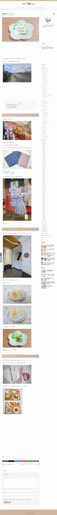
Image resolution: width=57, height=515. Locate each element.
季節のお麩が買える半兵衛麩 (11, 107)
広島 (44, 197)
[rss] (53, 0)
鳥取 (44, 192)
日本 (44, 139)
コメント (5, 477)
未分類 (43, 67)
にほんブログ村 (43, 49)
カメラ (43, 239)
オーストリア (45, 76)
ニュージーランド (46, 103)
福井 (44, 170)
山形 (44, 148)
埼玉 (44, 158)
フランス (45, 91)
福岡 (44, 207)
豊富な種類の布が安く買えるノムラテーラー (14, 104)
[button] (5, 461)
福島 (44, 151)
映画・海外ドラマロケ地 (46, 235)
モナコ (44, 98)
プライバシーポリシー (26, 512)
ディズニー (45, 221)
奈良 (44, 185)
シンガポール (45, 136)
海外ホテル (45, 224)
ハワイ (44, 124)
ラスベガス (45, 115)
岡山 (44, 195)
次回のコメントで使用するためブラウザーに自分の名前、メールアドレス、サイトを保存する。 (17, 499)
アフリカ (44, 105)
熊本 (44, 212)
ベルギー (44, 93)
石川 (44, 168)
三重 (44, 180)
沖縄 (44, 219)
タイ (44, 129)
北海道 (44, 141)
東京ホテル (45, 228)
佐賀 (44, 209)
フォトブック (44, 237)
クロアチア (45, 81)
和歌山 (44, 190)
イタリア (44, 74)
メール (5, 492)
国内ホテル (45, 226)
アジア (44, 127)
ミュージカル (45, 233)
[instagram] (52, 0)
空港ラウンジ (45, 231)
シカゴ (44, 117)
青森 (44, 143)
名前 (5, 489)
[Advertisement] (20, 49)
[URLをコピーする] (36, 461)
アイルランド (45, 71)
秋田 (44, 146)
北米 (43, 110)
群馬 (44, 156)
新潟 (44, 165)
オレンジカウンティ (46, 122)
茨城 (44, 153)
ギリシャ (44, 79)
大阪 (44, 187)
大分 (44, 214)
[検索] (54, 0)
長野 (44, 173)
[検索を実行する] (54, 14)
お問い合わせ (32, 512)
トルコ (44, 134)
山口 (44, 199)
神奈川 (44, 163)
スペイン (44, 84)
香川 (44, 202)
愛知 (44, 178)
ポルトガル (45, 96)
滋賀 (44, 182)
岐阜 (44, 175)
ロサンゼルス (45, 112)
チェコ (44, 86)
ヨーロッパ (44, 69)
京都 (3, 15)
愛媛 (44, 204)
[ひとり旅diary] (28, 4)
